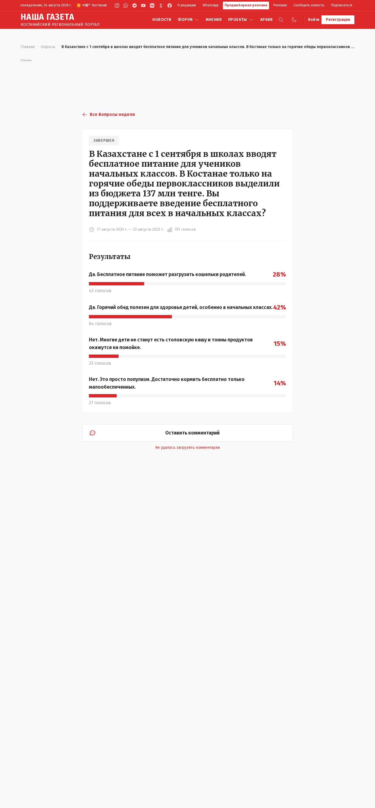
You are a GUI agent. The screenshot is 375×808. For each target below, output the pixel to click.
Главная (28, 46)
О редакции (186, 5)
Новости (161, 19)
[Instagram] (117, 5)
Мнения (214, 19)
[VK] (152, 5)
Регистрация (338, 19)
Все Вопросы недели (112, 114)
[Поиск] (281, 20)
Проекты (237, 19)
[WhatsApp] (125, 5)
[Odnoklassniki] (161, 5)
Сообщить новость (308, 5)
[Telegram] (134, 5)
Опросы (48, 46)
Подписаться (341, 5)
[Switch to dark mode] (294, 20)
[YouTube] (143, 5)
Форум (185, 19)
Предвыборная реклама (246, 5)
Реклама (280, 5)
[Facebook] (169, 5)
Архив (266, 19)
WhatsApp (211, 5)
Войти (313, 19)
